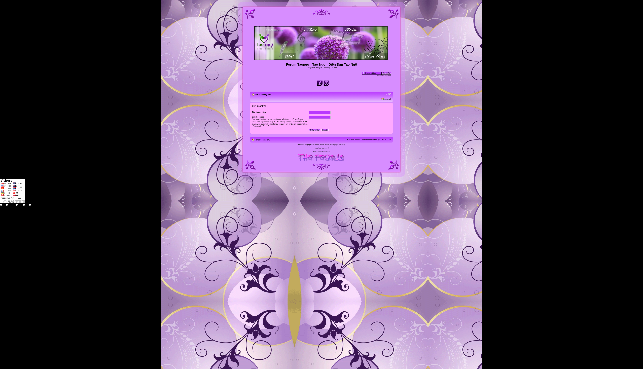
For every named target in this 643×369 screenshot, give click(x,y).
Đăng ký (387, 99)
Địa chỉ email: (258, 117)
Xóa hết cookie (367, 140)
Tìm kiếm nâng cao (383, 76)
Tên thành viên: (259, 112)
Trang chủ (266, 95)
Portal (257, 95)
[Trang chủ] (321, 58)
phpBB (310, 144)
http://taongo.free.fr (321, 148)
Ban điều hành (353, 140)
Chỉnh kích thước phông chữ (388, 93)
